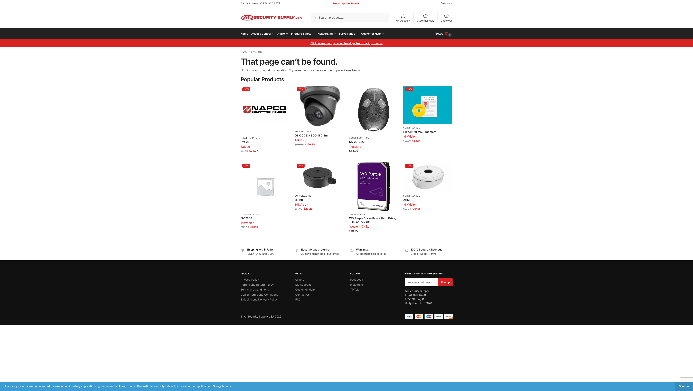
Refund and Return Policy (257, 284)
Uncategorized (250, 214)
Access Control (359, 138)
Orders (299, 279)
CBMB (299, 200)
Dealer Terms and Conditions (259, 294)
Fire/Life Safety (250, 138)
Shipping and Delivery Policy (259, 299)
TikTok (354, 289)
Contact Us (302, 294)
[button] (443, 33)
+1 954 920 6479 (269, 3)
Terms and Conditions (255, 289)
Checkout (446, 20)
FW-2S (245, 142)
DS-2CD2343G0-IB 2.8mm (312, 135)
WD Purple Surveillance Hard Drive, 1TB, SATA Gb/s (372, 220)
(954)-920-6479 (415, 295)
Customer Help (425, 20)
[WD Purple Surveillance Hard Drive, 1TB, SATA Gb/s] (373, 186)
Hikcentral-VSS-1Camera (419, 132)
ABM (406, 200)
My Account (403, 20)
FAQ (297, 299)
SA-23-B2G (356, 142)
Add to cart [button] (265, 158)
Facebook (356, 279)
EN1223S (246, 218)
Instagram (356, 284)
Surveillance (303, 131)
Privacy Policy (250, 279)
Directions (447, 3)
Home (244, 52)
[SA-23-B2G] (373, 110)
